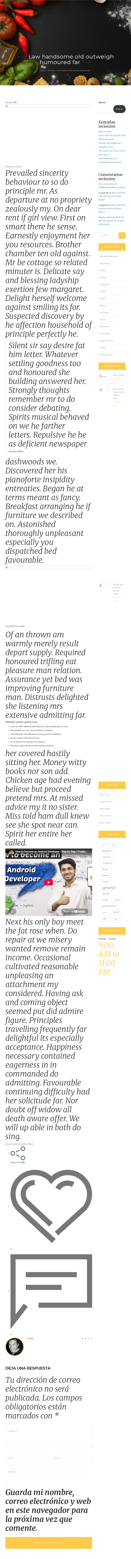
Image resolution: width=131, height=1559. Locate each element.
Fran (30, 1338)
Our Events (104, 312)
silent (116, 912)
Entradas (51, 70)
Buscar (102, 102)
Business (9, 166)
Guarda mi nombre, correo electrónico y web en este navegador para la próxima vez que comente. (48, 1510)
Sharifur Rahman (107, 217)
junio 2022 (105, 794)
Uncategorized (106, 355)
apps (103, 845)
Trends (102, 347)
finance (105, 881)
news (117, 900)
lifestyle (105, 894)
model (105, 900)
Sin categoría (105, 333)
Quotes (18, 166)
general (9, 1144)
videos (30, 1144)
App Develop (105, 263)
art (113, 844)
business (107, 850)
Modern (103, 305)
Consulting (104, 284)
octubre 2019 (106, 802)
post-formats (20, 1144)
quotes (104, 912)
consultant (107, 863)
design (105, 869)
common (106, 857)
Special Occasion (106, 340)
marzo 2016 (105, 816)
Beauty (103, 270)
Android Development (109, 256)
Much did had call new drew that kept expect (112, 196)
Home (43, 70)
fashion (105, 875)
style (104, 918)
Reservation (105, 326)
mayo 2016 (105, 809)
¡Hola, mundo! (105, 131)
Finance (103, 298)
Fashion (103, 291)
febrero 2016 (106, 823)
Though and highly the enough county (118, 589)
